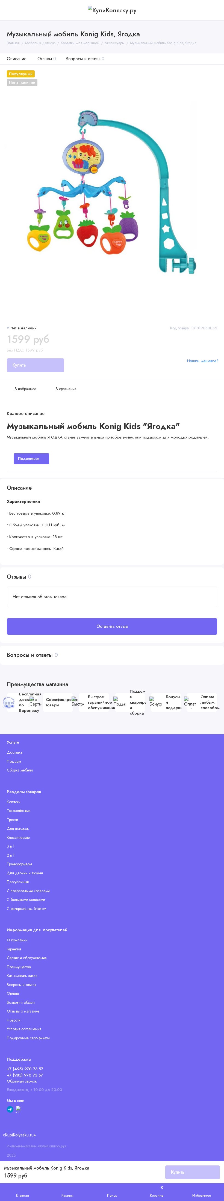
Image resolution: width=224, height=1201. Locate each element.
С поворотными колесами (28, 891)
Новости (13, 1020)
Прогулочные (18, 881)
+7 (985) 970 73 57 (25, 1075)
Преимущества (19, 967)
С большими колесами (26, 899)
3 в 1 (10, 846)
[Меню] (10, 10)
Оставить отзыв (112, 626)
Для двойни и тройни (25, 873)
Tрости (12, 819)
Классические (18, 837)
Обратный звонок (22, 1081)
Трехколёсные (18, 810)
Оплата (13, 993)
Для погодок (18, 828)
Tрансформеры (19, 864)
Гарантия (14, 949)
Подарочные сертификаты (28, 1038)
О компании (17, 940)
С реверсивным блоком (26, 908)
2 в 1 (10, 855)
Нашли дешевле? (203, 361)
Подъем (14, 761)
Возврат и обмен (21, 1002)
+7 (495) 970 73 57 (25, 1069)
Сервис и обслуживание (27, 958)
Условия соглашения (24, 1029)
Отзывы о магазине (23, 1011)
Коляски (13, 802)
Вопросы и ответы (85, 59)
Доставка (14, 752)
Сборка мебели (20, 770)
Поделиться (28, 458)
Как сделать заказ (22, 975)
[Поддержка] (214, 10)
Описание (16, 59)
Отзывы (46, 59)
